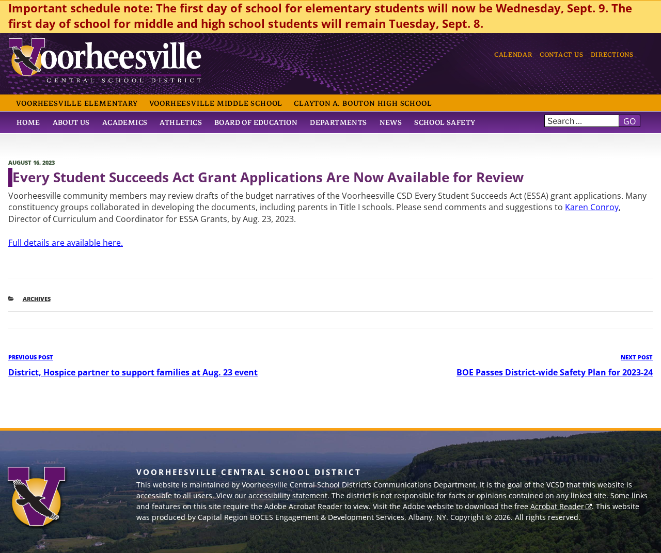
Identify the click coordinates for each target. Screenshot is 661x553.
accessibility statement (287, 495)
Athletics (181, 122)
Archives (37, 299)
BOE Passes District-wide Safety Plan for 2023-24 (555, 372)
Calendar (513, 54)
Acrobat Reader (557, 506)
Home (28, 122)
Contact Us (561, 54)
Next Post (637, 357)
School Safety (444, 122)
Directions (612, 54)
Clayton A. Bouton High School (363, 103)
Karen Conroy (592, 207)
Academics (125, 122)
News (391, 122)
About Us (71, 122)
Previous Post (30, 357)
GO (629, 121)
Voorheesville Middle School (216, 103)
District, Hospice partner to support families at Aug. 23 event (133, 372)
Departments (338, 122)
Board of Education (255, 122)
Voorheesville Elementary (76, 103)
